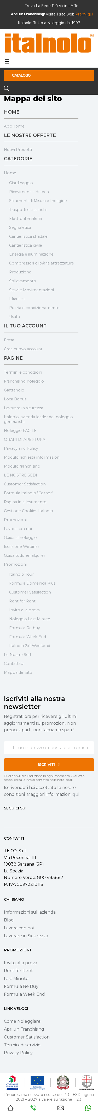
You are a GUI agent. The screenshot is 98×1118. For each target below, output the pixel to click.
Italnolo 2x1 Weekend (29, 645)
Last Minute (16, 978)
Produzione (20, 272)
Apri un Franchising (24, 1029)
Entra (9, 340)
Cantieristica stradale (28, 236)
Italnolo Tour (21, 574)
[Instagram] (15, 818)
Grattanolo (14, 390)
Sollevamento (22, 281)
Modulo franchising (22, 466)
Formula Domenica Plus (32, 583)
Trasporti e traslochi (28, 209)
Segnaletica (20, 227)
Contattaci (14, 663)
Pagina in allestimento (25, 502)
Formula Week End (27, 636)
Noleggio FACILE (20, 430)
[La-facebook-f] (6, 818)
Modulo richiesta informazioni (32, 457)
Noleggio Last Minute (29, 619)
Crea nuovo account (23, 349)
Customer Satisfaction (25, 484)
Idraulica (17, 298)
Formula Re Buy (21, 986)
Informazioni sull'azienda (30, 912)
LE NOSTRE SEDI (20, 475)
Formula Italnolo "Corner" (28, 493)
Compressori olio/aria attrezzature (41, 263)
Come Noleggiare (22, 1021)
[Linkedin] (34, 818)
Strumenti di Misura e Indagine (38, 200)
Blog (9, 920)
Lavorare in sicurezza (23, 408)
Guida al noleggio (20, 537)
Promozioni (15, 519)
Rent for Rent (22, 601)
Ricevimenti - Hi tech (29, 191)
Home (10, 173)
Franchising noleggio (24, 381)
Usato (14, 316)
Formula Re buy (24, 628)
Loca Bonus (15, 399)
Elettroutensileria (25, 218)
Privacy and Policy (21, 448)
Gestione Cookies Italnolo (28, 510)
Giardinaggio (21, 183)
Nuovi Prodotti (18, 149)
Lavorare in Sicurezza (26, 935)
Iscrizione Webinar (21, 546)
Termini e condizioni (23, 372)
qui (75, 794)
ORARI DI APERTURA (24, 439)
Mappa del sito (18, 672)
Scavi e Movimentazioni (31, 290)
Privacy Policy (18, 1052)
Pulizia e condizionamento (34, 307)
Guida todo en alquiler (24, 555)
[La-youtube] (25, 818)
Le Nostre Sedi (18, 654)
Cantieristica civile (25, 245)
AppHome (14, 126)
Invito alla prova (24, 610)
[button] (84, 14)
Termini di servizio (22, 1044)
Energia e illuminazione (31, 254)
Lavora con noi (18, 528)
